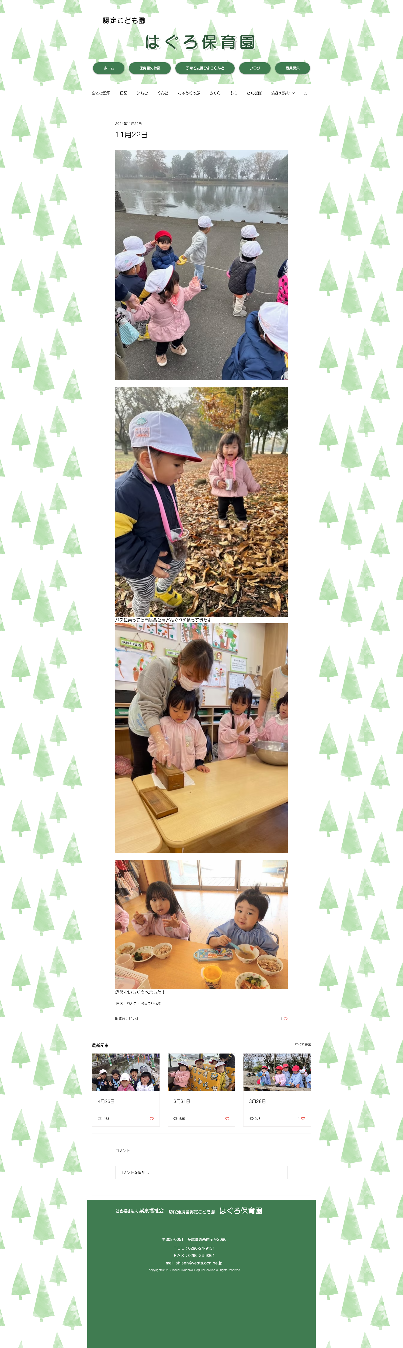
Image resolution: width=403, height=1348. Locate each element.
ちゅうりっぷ (189, 93)
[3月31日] (201, 1072)
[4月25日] (126, 1072)
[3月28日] (277, 1072)
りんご (162, 93)
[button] (305, 93)
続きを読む (280, 93)
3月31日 (182, 1101)
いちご (142, 93)
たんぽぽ (254, 93)
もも (233, 93)
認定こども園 (124, 20)
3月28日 (257, 1101)
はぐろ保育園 (201, 42)
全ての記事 (101, 93)
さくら (215, 93)
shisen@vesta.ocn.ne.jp (199, 1263)
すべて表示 (303, 1044)
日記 (123, 93)
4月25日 (106, 1101)
